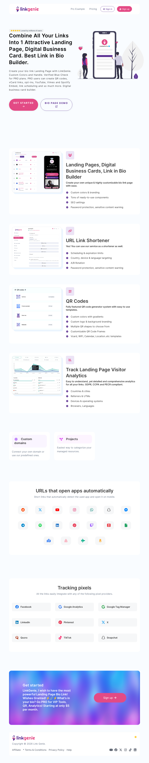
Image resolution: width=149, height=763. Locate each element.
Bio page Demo (56, 103)
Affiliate (16, 749)
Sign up (126, 9)
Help (69, 749)
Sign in (108, 9)
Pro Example (78, 8)
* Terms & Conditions (34, 749)
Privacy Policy (56, 749)
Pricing (93, 8)
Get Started (23, 102)
